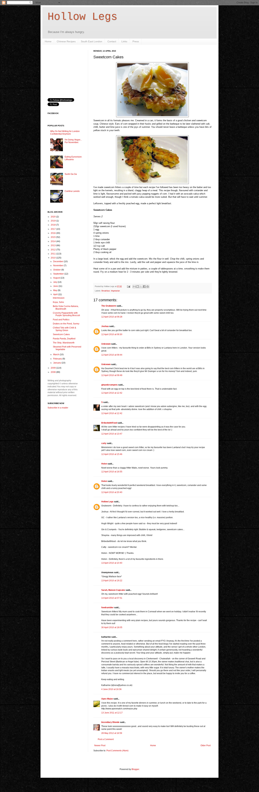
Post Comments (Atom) (117, 750)
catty (103, 443)
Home (48, 41)
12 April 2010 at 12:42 (111, 393)
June (55, 286)
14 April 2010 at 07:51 (111, 598)
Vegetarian (115, 291)
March (56, 354)
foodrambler (107, 607)
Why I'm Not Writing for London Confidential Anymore (65, 132)
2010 (53, 258)
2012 (53, 249)
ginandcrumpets (109, 385)
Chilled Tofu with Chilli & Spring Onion (64, 328)
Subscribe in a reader (58, 407)
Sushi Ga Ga (71, 174)
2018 (53, 225)
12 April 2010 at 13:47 (111, 434)
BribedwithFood (109, 423)
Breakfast (105, 291)
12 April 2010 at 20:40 (111, 492)
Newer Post (99, 745)
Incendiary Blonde (110, 722)
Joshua (105, 326)
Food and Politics (61, 319)
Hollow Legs (82, 17)
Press (135, 41)
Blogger (135, 769)
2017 (53, 229)
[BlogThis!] (137, 286)
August (56, 278)
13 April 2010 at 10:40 (111, 563)
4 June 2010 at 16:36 (111, 689)
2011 (53, 253)
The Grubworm (108, 306)
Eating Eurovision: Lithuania (73, 158)
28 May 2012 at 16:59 (111, 733)
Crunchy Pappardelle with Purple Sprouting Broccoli (66, 314)
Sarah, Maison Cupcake (113, 590)
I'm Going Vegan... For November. (73, 140)
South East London (91, 41)
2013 (53, 245)
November (58, 265)
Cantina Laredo (72, 191)
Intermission (58, 298)
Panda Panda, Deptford (64, 338)
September (58, 274)
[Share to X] (141, 286)
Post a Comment (106, 739)
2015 (53, 237)
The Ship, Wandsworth (64, 342)
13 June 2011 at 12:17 (112, 712)
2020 (53, 216)
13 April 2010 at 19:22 (111, 580)
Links (124, 41)
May (55, 290)
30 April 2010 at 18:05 (111, 627)
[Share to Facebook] (144, 286)
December (58, 261)
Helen (104, 464)
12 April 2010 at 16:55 (111, 471)
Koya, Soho (58, 302)
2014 (53, 241)
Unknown (106, 344)
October (57, 270)
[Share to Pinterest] (147, 286)
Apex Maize (107, 699)
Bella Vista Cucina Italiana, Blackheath (66, 307)
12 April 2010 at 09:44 (111, 355)
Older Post (206, 745)
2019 (53, 221)
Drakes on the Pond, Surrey (66, 323)
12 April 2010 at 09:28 (111, 317)
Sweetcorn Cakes (61, 334)
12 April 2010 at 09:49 (111, 375)
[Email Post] (128, 286)
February (57, 359)
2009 (53, 368)
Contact (111, 41)
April (55, 294)
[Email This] (134, 286)
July (55, 282)
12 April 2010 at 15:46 (111, 454)
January (57, 363)
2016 (53, 233)
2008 (53, 372)
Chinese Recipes (66, 41)
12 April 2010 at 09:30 (111, 334)
